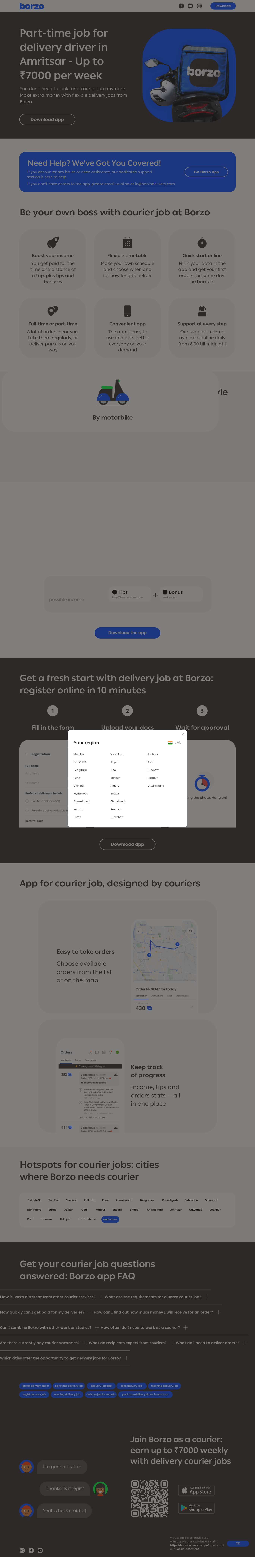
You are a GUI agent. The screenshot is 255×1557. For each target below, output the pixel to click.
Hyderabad (81, 793)
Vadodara (117, 754)
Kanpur (115, 778)
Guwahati (117, 817)
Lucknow (153, 770)
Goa (113, 770)
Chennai (79, 785)
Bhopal (115, 793)
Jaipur (115, 762)
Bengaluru (80, 770)
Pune (77, 778)
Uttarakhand (155, 785)
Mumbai (79, 754)
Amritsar (116, 809)
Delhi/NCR (80, 762)
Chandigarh (118, 801)
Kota (150, 762)
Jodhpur (152, 754)
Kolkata (78, 809)
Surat (77, 817)
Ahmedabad (82, 801)
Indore (115, 785)
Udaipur (152, 778)
